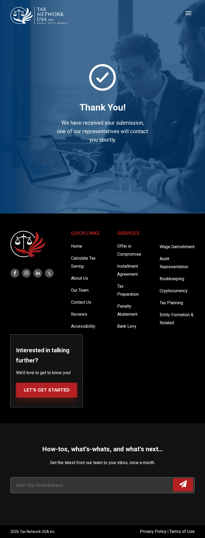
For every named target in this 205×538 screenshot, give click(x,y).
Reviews (79, 314)
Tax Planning (171, 302)
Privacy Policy (154, 531)
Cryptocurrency (174, 290)
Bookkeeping (172, 278)
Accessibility (83, 326)
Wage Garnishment (177, 246)
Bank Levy (126, 326)
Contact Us (81, 302)
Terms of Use (182, 531)
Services (128, 233)
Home (76, 246)
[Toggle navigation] (188, 12)
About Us (79, 278)
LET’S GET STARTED (47, 390)
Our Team (80, 290)
